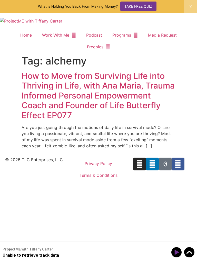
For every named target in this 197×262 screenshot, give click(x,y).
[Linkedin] (152, 164)
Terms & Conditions (98, 175)
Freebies (95, 46)
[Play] (177, 252)
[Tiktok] (165, 164)
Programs (121, 35)
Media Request (162, 35)
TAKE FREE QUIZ (138, 6)
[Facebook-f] (178, 164)
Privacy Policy (98, 163)
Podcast (94, 35)
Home (26, 35)
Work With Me (55, 35)
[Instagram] (139, 164)
